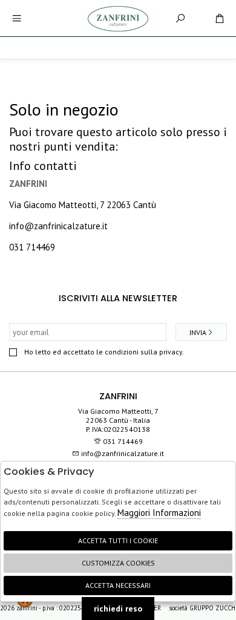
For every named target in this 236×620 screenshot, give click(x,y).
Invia (197, 332)
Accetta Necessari (118, 585)
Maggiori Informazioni (159, 512)
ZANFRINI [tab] (118, 396)
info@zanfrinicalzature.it (58, 226)
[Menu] (16, 18)
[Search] (180, 18)
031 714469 (32, 247)
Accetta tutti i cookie (118, 540)
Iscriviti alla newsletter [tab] (118, 298)
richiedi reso (118, 608)
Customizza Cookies (118, 562)
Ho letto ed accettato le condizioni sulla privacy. (104, 351)
